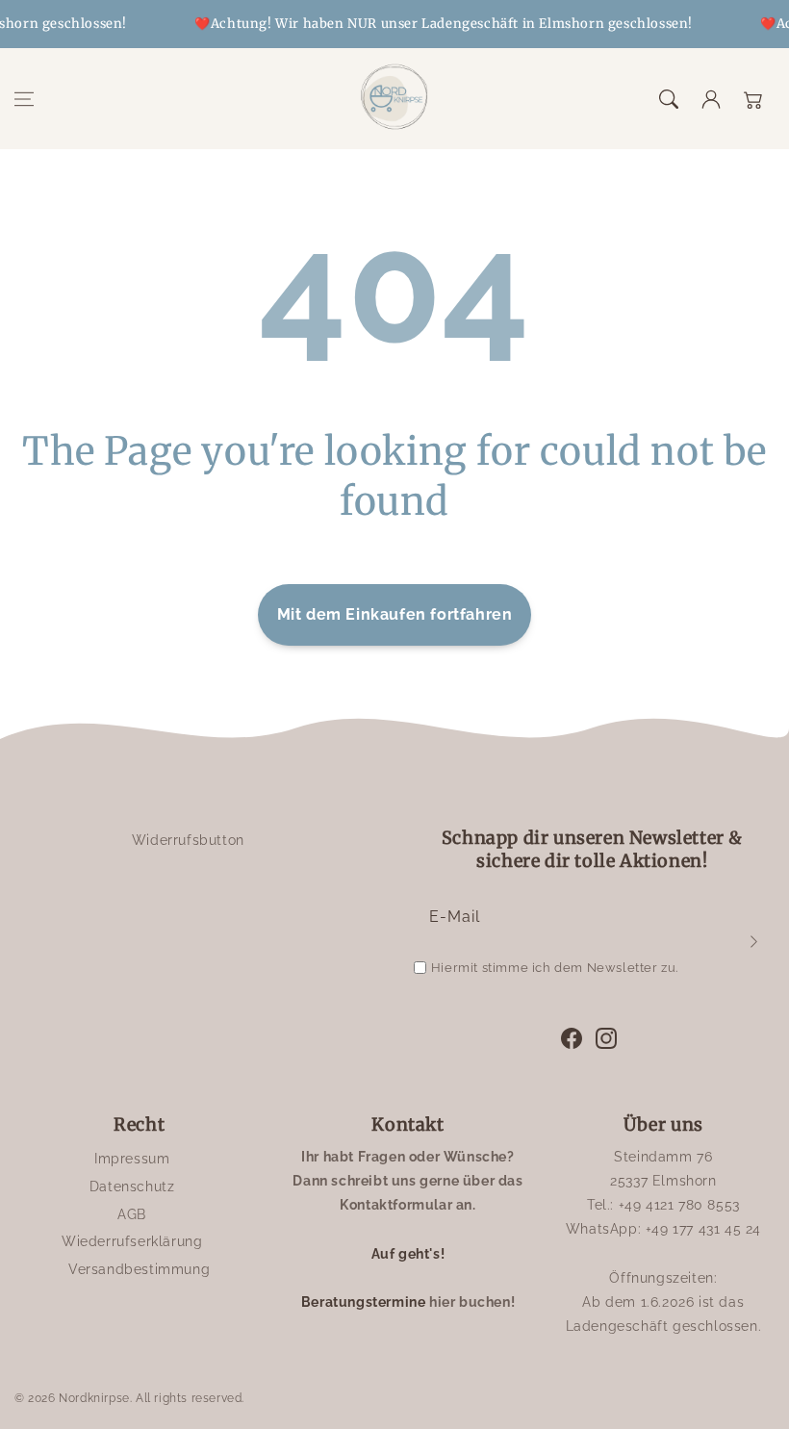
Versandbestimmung (139, 1269)
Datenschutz (132, 1186)
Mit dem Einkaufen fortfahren (395, 614)
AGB (131, 1214)
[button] (24, 99)
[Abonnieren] (753, 941)
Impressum (131, 1158)
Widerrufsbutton (188, 840)
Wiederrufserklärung (132, 1241)
